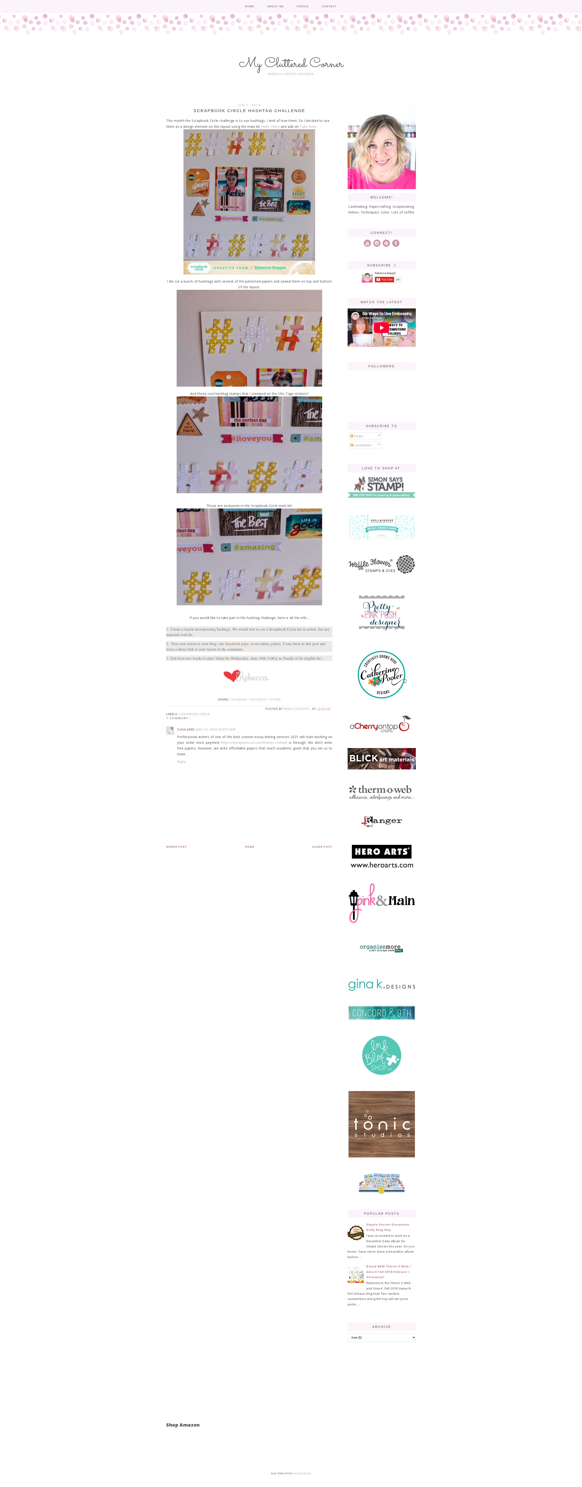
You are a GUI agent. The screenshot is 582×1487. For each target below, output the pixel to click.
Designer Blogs (302, 1473)
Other (275, 699)
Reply (181, 761)
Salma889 (185, 729)
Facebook (238, 699)
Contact (329, 6)
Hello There (270, 126)
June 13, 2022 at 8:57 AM (215, 729)
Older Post (322, 847)
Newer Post (176, 847)
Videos (303, 6)
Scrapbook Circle (194, 714)
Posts (358, 436)
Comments (362, 445)
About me (275, 6)
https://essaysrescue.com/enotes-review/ (254, 742)
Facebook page (237, 643)
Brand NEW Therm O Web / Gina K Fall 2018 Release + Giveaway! (388, 1271)
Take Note (308, 126)
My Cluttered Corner (291, 64)
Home (249, 6)
